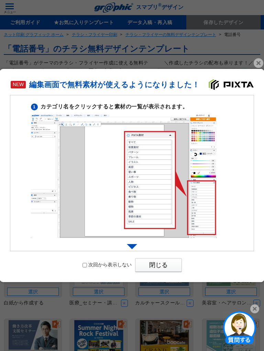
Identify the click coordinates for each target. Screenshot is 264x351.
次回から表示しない (110, 264)
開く (239, 327)
